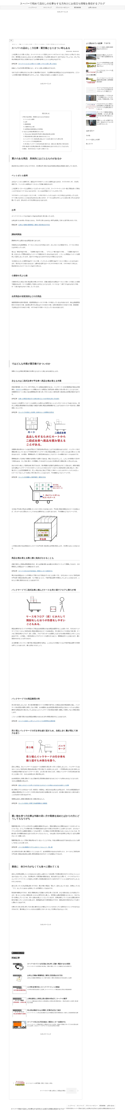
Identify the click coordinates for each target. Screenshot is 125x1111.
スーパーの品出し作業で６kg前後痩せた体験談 (32, 803)
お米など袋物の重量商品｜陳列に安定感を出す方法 (34, 225)
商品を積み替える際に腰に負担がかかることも (37, 136)
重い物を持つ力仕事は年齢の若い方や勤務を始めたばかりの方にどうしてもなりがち (46, 146)
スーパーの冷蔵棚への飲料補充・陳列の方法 (32, 477)
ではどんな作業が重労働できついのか (33, 131)
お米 (26, 121)
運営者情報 (102, 1105)
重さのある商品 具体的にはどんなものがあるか (36, 117)
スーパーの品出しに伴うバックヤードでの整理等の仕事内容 (36, 721)
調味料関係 (28, 124)
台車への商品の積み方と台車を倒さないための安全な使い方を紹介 (38, 398)
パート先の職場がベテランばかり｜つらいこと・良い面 (35, 847)
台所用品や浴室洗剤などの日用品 (34, 129)
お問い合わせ (110, 1105)
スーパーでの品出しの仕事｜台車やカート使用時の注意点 (36, 412)
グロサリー (19, 389)
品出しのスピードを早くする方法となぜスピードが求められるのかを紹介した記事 (43, 785)
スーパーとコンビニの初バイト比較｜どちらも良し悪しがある (37, 63)
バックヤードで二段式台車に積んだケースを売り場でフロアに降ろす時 (44, 139)
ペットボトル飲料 (29, 119)
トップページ (71, 1105)
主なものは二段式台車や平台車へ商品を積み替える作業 (40, 134)
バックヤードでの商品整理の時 (33, 141)
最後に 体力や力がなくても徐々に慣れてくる (35, 148)
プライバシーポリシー (92, 1105)
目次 (43, 113)
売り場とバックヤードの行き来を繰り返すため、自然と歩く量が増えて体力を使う (47, 144)
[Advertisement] (62, 25)
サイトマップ (80, 1105)
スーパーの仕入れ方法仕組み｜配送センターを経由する (35, 571)
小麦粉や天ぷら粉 (29, 126)
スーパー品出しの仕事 (19, 952)
